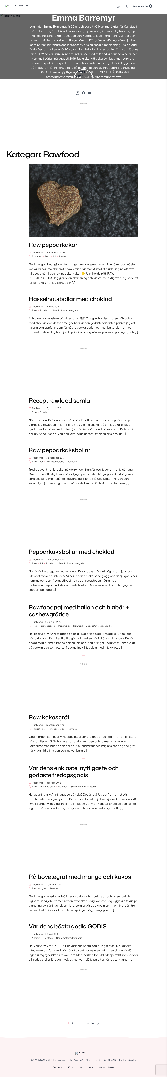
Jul (54, 256)
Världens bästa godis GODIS (67, 926)
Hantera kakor (106, 1067)
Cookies (90, 1067)
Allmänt (36, 937)
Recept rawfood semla (59, 400)
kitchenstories (47, 625)
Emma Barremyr (83, 17)
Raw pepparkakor (53, 245)
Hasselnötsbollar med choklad (70, 299)
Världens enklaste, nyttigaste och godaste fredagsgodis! (74, 771)
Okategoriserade (55, 461)
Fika (47, 256)
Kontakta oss (75, 1067)
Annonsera (58, 1067)
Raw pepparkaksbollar (60, 450)
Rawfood (63, 256)
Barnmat (37, 256)
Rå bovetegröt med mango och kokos (80, 876)
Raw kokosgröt (49, 717)
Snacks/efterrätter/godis (65, 310)
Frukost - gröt (39, 728)
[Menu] (160, 6)
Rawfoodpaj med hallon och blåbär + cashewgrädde (79, 610)
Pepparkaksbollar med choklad (71, 551)
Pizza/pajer (64, 625)
